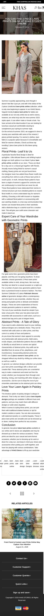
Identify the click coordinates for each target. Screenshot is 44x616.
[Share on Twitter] (14, 483)
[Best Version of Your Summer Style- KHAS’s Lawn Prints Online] (10, 493)
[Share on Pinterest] (19, 483)
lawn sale (17, 462)
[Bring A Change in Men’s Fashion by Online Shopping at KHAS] (34, 493)
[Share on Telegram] (30, 483)
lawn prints (6, 462)
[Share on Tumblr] (25, 483)
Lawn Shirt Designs (29, 463)
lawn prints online (12, 463)
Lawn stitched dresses (36, 463)
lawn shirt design (22, 463)
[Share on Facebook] (8, 483)
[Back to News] (22, 493)
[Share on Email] (35, 483)
